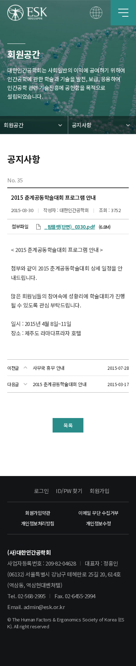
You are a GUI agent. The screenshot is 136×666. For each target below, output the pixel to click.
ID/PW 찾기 (69, 491)
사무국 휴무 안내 (49, 367)
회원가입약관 (37, 512)
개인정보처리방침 (37, 523)
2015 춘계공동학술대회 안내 (59, 384)
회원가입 (99, 491)
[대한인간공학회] (27, 12)
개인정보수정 (98, 523)
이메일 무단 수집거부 (98, 512)
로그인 (41, 491)
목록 (68, 425)
